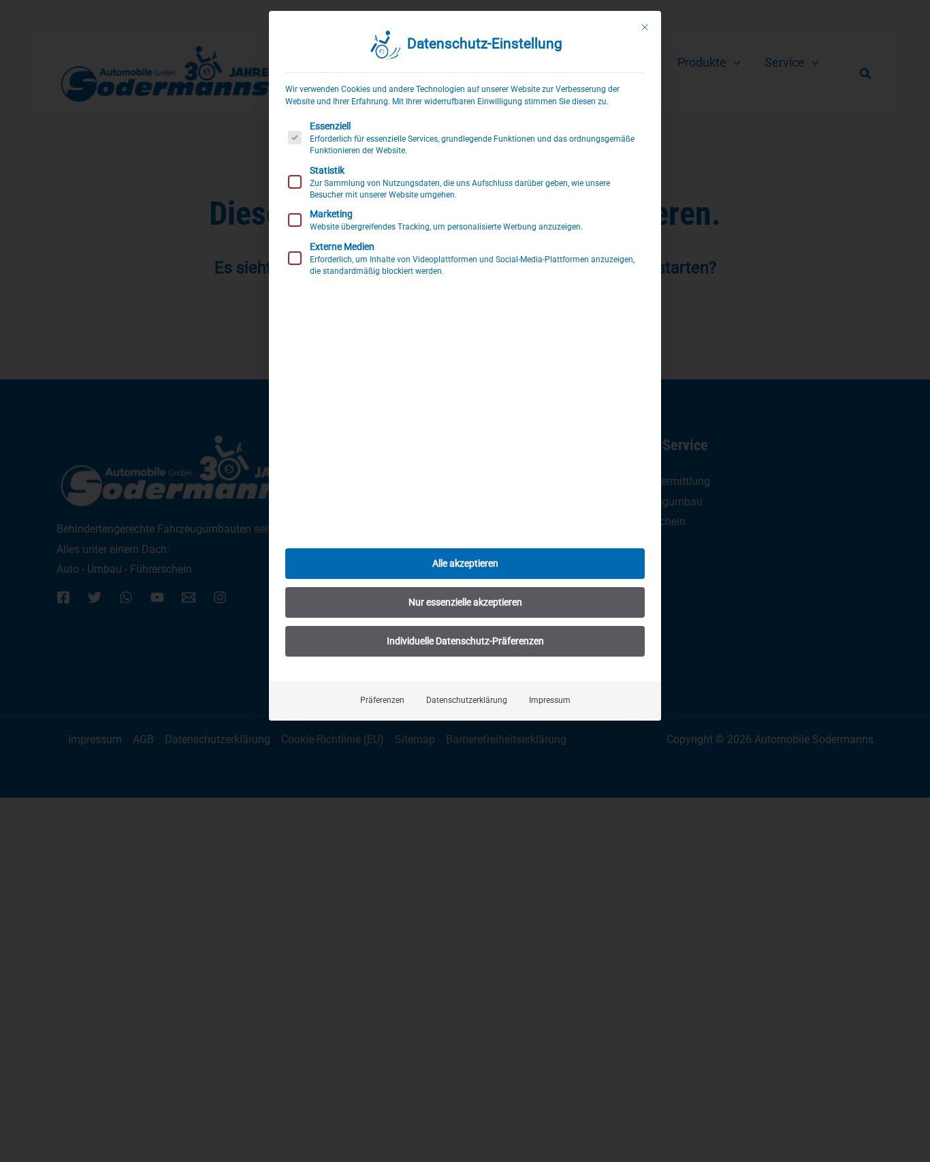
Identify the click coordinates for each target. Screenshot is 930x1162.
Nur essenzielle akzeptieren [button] (465, 602)
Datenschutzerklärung (466, 700)
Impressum (550, 700)
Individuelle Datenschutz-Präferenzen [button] (465, 640)
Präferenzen (382, 700)
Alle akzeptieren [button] (465, 563)
